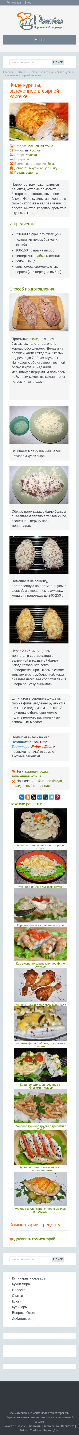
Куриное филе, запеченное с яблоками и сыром (40, 1086)
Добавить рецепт (25, 1318)
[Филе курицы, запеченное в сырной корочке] (39, 123)
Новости (18, 1290)
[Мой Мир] (39, 797)
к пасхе (47, 786)
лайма (40, 256)
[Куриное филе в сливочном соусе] (40, 905)
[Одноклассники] (27, 797)
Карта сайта (51, 1426)
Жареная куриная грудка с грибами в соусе (40, 1127)
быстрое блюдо (50, 781)
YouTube (35, 1430)
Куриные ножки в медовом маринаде (40, 1005)
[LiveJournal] (45, 797)
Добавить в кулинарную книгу (36, 168)
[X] (33, 797)
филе (33, 339)
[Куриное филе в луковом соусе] (40, 867)
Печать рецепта (25, 172)
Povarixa (31, 155)
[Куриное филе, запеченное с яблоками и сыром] (40, 1065)
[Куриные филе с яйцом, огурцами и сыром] (40, 1023)
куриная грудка (36, 771)
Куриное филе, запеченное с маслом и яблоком (40, 1210)
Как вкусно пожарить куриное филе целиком (40, 965)
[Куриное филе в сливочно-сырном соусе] (40, 825)
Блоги (16, 1301)
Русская (35, 150)
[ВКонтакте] (21, 797)
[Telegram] (51, 797)
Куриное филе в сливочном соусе (40, 925)
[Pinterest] (57, 797)
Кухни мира (21, 1284)
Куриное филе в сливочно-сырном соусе (40, 847)
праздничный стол (26, 786)
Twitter (24, 1430)
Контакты (35, 1426)
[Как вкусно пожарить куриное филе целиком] (40, 944)
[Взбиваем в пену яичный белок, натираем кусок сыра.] (39, 426)
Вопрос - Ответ (23, 1313)
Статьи (17, 1295)
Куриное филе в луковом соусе (40, 886)
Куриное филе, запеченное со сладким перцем (40, 1169)
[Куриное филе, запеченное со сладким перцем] (40, 1147)
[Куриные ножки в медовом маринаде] (40, 985)
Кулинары (20, 1307)
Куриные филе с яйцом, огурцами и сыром (40, 1045)
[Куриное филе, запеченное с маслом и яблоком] (40, 1189)
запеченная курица (26, 776)
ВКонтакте (67, 1426)
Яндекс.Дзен (51, 1430)
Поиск (58, 62)
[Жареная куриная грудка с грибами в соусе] (40, 1106)
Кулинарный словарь (28, 1278)
